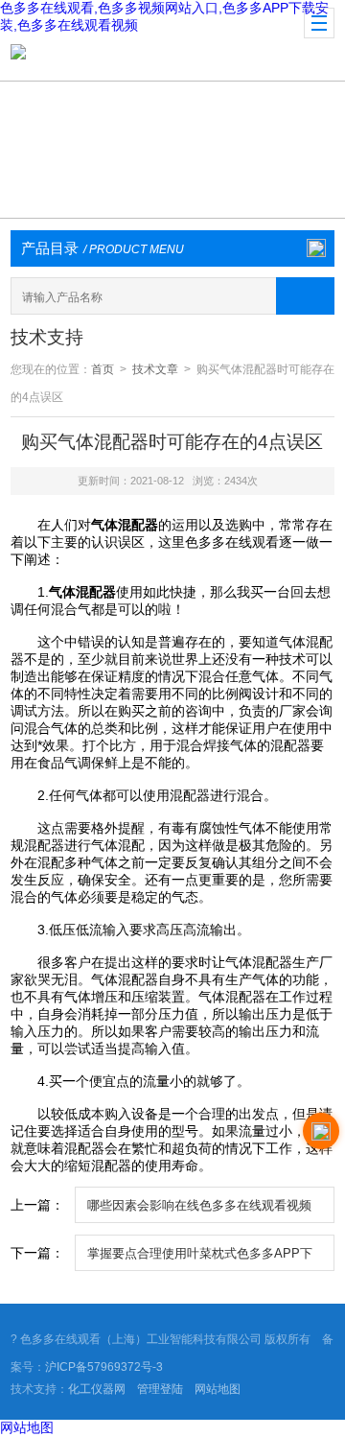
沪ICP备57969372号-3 (104, 1367)
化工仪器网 (97, 1389)
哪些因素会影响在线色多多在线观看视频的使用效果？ (199, 1210)
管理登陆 (160, 1389)
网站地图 (218, 1389)
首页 (102, 369)
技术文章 (155, 369)
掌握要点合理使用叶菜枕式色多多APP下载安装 (199, 1258)
